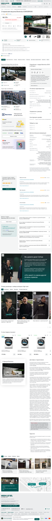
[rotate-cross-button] (49, 217)
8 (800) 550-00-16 (15, 508)
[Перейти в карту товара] (9, 343)
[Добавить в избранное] (50, 14)
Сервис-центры (27, 512)
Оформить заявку (13, 136)
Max (8, 230)
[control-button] (25, 65)
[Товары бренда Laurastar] (46, 7)
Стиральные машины (7, 9)
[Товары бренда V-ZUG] (35, 7)
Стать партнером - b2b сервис (11, 505)
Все (2, 289)
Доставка (34, 365)
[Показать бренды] (50, 7)
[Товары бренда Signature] (30, 7)
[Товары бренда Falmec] (14, 7)
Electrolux (12, 9)
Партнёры (16, 289)
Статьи (5, 456)
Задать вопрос (9, 221)
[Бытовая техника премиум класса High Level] (5, 4)
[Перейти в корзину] (49, 4)
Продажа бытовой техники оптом (6, 515)
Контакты (16, 512)
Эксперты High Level (23, 289)
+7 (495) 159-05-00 (5, 508)
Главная (2, 9)
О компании (40, 512)
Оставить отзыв (9, 189)
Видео (18, 456)
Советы (9, 456)
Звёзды (11, 289)
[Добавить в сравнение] (47, 14)
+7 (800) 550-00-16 (10, 231)
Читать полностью (34, 85)
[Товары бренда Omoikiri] (40, 7)
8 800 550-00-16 (13, 501)
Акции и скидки (3, 512)
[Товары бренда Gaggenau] (25, 7)
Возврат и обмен (46, 512)
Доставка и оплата (34, 512)
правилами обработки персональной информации (20, 519)
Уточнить (7, 23)
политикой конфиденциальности (29, 518)
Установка (34, 416)
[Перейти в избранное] (46, 3)
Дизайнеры (6, 289)
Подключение (21, 512)
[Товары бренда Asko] (3, 7)
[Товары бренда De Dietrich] (9, 7)
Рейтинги (14, 456)
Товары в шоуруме (11, 512)
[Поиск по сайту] (31, 4)
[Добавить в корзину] (14, 354)
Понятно (37, 519)
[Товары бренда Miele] (19, 7)
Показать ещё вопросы (23, 249)
